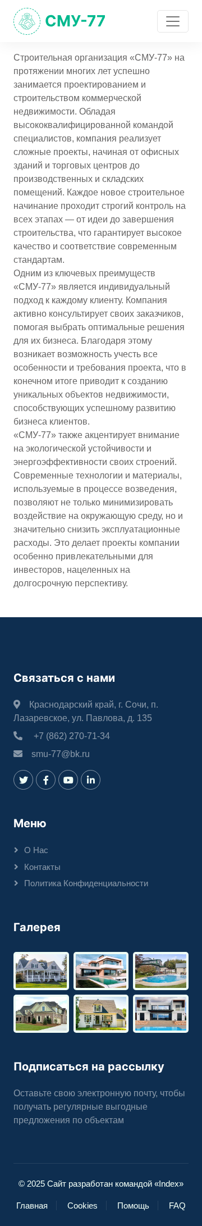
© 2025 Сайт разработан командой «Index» (101, 1183)
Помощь (133, 1205)
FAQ (177, 1205)
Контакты (42, 867)
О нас (36, 850)
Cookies (82, 1205)
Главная (32, 1205)
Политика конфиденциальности (86, 883)
